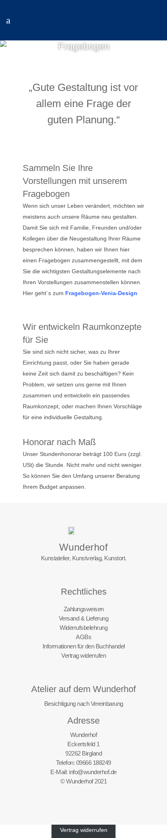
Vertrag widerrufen (83, 655)
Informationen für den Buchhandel (84, 646)
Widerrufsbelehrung (83, 627)
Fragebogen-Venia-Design (101, 293)
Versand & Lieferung (84, 618)
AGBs (83, 636)
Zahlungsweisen (84, 609)
